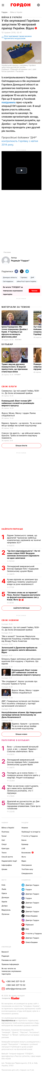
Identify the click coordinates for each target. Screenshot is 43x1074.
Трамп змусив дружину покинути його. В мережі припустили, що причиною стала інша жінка (15, 368)
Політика (18, 339)
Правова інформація (10, 964)
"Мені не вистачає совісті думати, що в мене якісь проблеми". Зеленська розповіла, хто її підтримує (23, 789)
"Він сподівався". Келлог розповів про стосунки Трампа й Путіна (19, 682)
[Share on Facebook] (16, 271)
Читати (34, 291)
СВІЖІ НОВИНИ (10, 620)
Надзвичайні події (9, 861)
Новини (5, 822)
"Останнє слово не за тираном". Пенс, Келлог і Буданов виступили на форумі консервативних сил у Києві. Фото (23, 596)
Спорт (4, 844)
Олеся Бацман (32, 916)
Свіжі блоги (9, 386)
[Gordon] (20, 5)
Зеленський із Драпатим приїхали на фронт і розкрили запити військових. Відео (19, 650)
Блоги (24, 840)
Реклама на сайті (9, 960)
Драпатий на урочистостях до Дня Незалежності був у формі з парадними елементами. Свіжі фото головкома (23, 805)
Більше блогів (21, 446)
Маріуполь (6, 910)
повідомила (9, 102)
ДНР (32, 277)
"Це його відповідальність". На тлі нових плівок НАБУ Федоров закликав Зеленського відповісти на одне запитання (23, 554)
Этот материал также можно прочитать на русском (18, 37)
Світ (3, 840)
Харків (4, 902)
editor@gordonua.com (16, 989)
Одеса (4, 893)
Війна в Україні (16, 12)
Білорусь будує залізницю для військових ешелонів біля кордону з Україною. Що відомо (21, 661)
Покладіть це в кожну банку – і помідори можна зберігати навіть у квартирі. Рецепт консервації (23, 775)
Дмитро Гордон (32, 885)
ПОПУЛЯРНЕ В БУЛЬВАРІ (16, 740)
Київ (3, 885)
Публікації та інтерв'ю (31, 832)
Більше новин (21, 734)
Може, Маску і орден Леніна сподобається (25, 691)
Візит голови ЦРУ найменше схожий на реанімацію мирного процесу (18, 403)
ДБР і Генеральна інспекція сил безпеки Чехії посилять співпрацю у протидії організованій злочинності (20, 703)
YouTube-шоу (27, 869)
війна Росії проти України (26, 281)
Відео (24, 861)
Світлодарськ (8, 281)
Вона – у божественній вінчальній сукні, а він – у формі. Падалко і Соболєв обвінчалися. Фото (22, 749)
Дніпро (5, 906)
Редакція (5, 956)
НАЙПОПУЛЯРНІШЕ (12, 529)
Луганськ (5, 914)
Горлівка (24, 277)
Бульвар (7, 344)
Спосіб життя (7, 857)
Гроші (4, 836)
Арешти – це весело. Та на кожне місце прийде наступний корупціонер (21, 424)
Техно (4, 853)
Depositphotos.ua (8, 1020)
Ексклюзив (26, 853)
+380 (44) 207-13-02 (15, 985)
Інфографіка (7, 865)
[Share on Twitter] (22, 271)
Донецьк (5, 897)
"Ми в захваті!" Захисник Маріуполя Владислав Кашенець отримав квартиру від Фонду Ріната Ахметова (20, 638)
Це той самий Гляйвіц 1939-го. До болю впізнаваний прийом (20, 392)
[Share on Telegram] (27, 271)
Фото (24, 857)
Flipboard (29, 925)
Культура (5, 848)
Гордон (4, 12)
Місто (4, 880)
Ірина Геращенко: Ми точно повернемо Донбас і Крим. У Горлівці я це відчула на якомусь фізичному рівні (15, 332)
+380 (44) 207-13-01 (15, 981)
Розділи (25, 822)
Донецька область (10, 277)
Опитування (27, 865)
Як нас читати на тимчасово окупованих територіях (11, 971)
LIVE (23, 848)
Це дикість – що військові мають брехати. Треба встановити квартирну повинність (21, 435)
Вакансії (5, 952)
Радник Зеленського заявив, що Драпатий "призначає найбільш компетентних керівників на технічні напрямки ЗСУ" (24, 539)
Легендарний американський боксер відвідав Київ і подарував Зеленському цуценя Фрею (22, 568)
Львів (4, 889)
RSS (27, 929)
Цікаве (4, 869)
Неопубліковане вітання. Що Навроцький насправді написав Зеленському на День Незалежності (21, 714)
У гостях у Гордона (30, 836)
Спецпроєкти (27, 873)
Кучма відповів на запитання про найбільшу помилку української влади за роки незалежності (22, 581)
